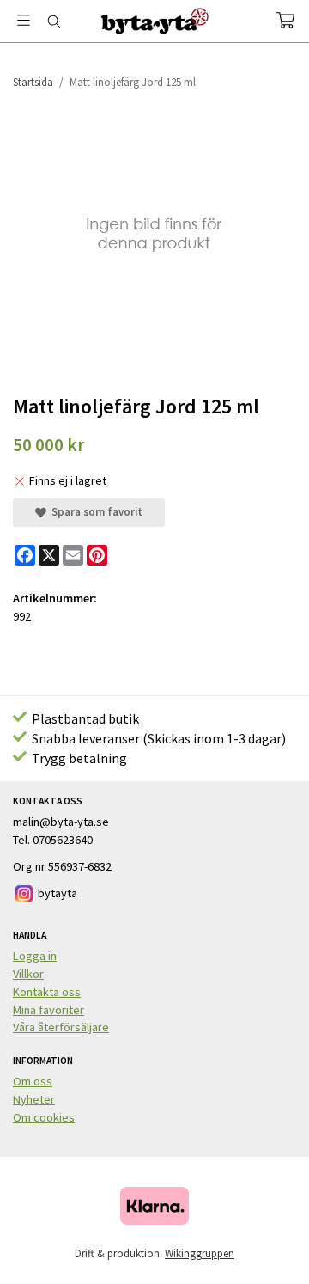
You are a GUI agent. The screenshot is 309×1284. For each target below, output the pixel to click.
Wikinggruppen (199, 1253)
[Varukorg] (285, 20)
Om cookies (44, 1117)
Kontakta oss (47, 992)
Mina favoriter (48, 1010)
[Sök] (54, 21)
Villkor (28, 973)
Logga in (35, 955)
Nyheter (34, 1099)
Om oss (32, 1081)
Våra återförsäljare (61, 1027)
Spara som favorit (94, 511)
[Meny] (24, 20)
